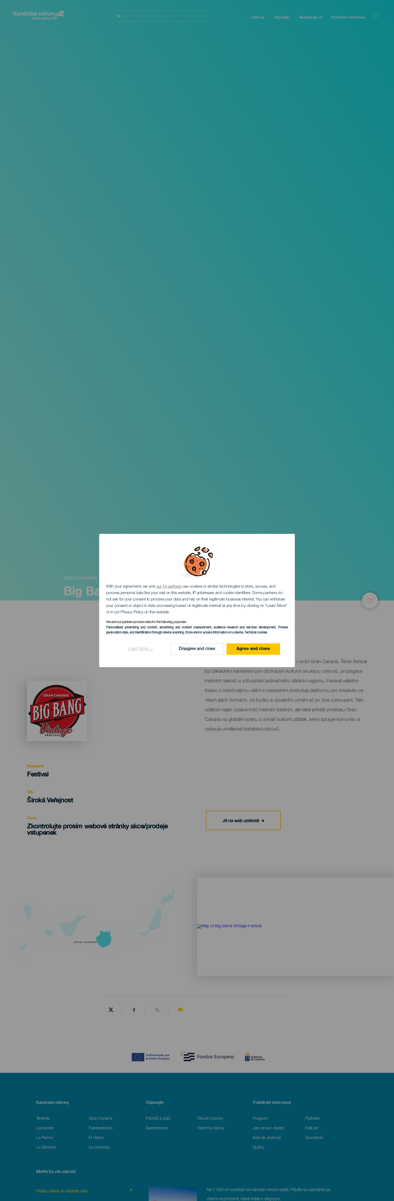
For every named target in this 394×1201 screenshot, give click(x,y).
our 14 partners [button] (169, 587)
